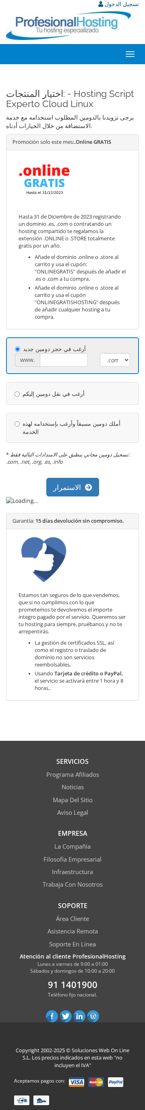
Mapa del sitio (73, 800)
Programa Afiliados (72, 774)
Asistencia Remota (73, 931)
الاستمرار (69, 487)
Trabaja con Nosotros (73, 884)
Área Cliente (72, 918)
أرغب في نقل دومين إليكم (54, 393)
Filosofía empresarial (73, 859)
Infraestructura (72, 872)
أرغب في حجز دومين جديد (54, 349)
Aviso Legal (72, 812)
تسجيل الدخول (121, 4)
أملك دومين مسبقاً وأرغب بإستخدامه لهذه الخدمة (71, 427)
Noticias (73, 787)
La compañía (72, 846)
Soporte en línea (72, 944)
